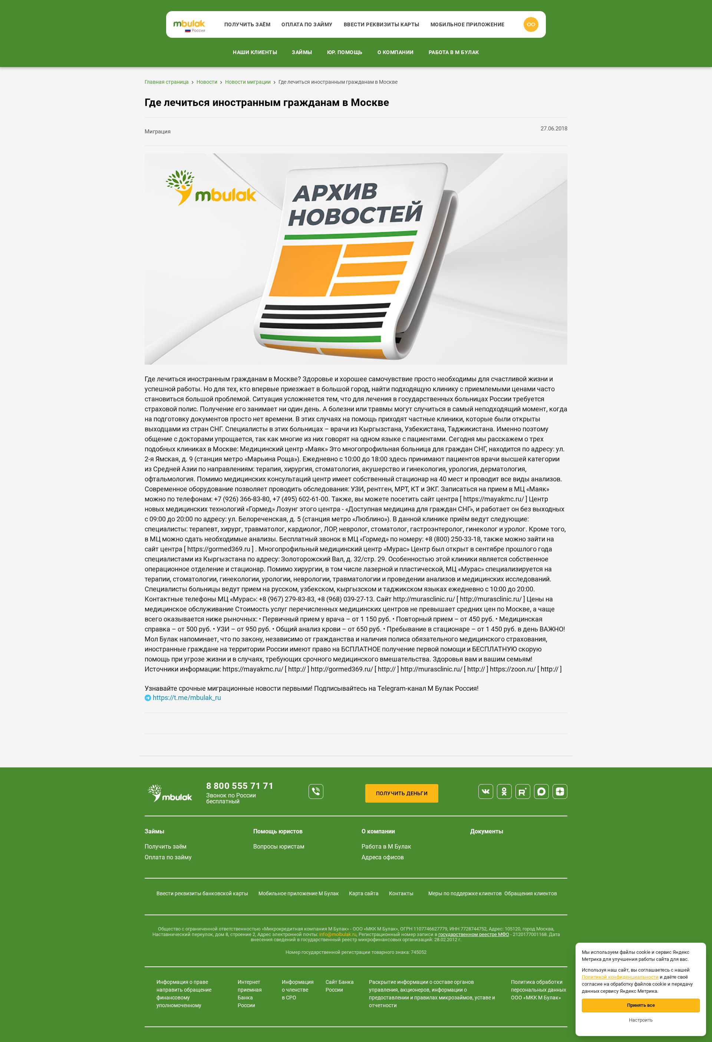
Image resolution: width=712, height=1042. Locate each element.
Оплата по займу (307, 24)
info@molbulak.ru (337, 934)
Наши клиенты (255, 52)
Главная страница (167, 82)
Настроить (641, 1020)
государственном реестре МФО (473, 934)
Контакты (401, 893)
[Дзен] (560, 791)
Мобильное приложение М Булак (298, 893)
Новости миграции (248, 82)
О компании (396, 52)
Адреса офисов (383, 857)
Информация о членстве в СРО (298, 989)
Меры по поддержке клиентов (465, 893)
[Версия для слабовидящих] (531, 24)
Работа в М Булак (454, 52)
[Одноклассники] (504, 791)
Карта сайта (364, 893)
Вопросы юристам (278, 846)
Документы (486, 831)
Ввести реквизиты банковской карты (202, 893)
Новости (207, 82)
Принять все (641, 1005)
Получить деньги (402, 793)
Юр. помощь (345, 52)
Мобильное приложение (468, 24)
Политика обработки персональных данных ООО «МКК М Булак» (538, 989)
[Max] (541, 791)
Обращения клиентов (530, 893)
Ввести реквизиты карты (381, 24)
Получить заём (247, 24)
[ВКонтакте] (485, 791)
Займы (302, 52)
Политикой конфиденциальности (620, 977)
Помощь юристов (278, 831)
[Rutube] (522, 791)
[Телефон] (316, 791)
